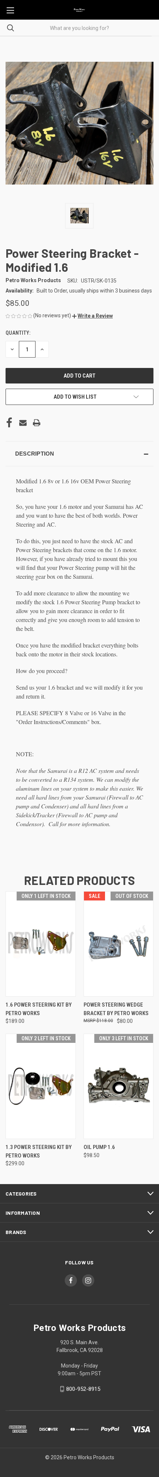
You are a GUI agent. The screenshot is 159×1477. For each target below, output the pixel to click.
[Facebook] (9, 423)
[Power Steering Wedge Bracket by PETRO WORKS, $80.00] (118, 944)
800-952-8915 (83, 1389)
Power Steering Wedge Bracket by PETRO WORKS (116, 1009)
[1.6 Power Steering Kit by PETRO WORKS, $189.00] (40, 944)
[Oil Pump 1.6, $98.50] (118, 1086)
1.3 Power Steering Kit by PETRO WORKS (39, 1151)
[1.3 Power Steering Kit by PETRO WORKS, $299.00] (40, 1086)
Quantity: (18, 333)
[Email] (23, 423)
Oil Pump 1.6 (99, 1147)
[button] (92, 316)
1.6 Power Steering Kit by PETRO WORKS (39, 1009)
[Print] (36, 423)
